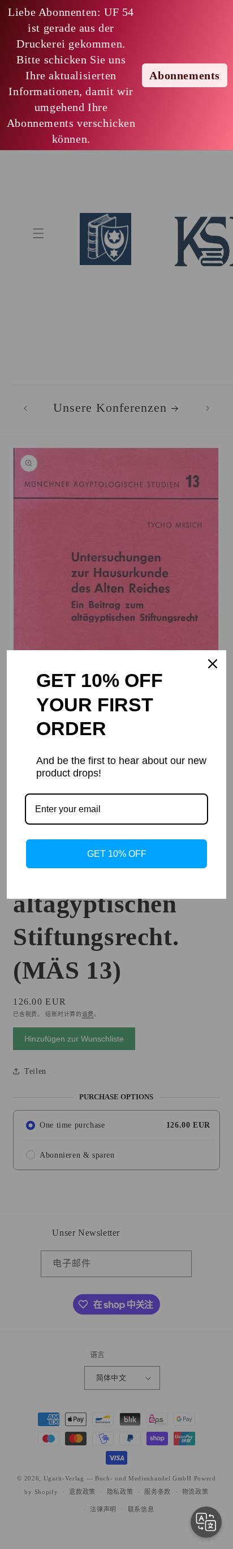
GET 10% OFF (116, 854)
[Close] (212, 663)
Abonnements (184, 75)
